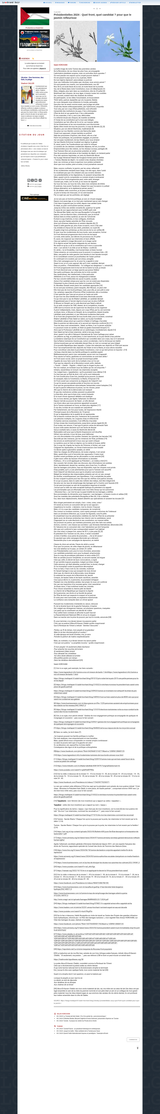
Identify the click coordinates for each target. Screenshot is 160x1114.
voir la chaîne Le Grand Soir (34, 50)
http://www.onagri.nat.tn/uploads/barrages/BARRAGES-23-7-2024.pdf (81, 899)
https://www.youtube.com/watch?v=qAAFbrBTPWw (74, 770)
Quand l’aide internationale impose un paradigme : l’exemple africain (85, 1033)
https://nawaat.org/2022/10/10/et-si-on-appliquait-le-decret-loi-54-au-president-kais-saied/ (93, 871)
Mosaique (60, 2)
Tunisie (59, 1026)
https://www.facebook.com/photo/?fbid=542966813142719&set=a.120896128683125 (90, 751)
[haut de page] (138, 1048)
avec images (37, 186)
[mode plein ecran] (97, 8)
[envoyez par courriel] (35, 181)
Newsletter (135, 2)
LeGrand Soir (11, 2)
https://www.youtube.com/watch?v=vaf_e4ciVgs (76, 867)
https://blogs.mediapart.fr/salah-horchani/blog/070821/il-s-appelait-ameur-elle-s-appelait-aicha (94, 903)
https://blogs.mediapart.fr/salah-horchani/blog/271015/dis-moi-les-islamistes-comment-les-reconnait (94, 815)
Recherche (85, 2)
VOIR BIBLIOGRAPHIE (35, 125)
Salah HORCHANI (63, 1014)
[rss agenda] (32, 58)
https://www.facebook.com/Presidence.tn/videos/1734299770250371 (82, 782)
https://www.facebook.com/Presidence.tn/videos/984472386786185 (81, 883)
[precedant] (93, 9)
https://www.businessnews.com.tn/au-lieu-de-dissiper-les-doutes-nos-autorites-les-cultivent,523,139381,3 (98, 863)
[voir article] (27, 103)
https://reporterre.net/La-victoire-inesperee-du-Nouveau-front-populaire (84, 949)
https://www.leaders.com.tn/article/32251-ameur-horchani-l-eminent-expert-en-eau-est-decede (90, 907)
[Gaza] (34, 25)
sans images (38, 184)
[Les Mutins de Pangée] (34, 200)
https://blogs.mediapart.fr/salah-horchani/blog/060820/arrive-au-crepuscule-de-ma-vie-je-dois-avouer (95, 728)
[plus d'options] (40, 181)
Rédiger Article (119, 2)
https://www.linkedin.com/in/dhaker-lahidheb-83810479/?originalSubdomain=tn (88, 766)
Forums (72, 2)
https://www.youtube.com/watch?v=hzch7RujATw (73, 911)
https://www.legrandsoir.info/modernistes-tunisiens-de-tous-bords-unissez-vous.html (90, 755)
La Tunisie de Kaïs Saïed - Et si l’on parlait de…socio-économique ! (84, 1016)
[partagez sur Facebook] (28, 181)
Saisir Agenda (101, 2)
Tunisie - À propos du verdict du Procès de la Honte (79, 1021)
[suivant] (100, 9)
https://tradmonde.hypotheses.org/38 (68, 959)
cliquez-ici (42, 68)
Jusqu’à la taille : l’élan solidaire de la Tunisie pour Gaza (81, 1031)
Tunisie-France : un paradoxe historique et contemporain (81, 1029)
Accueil (48, 2)
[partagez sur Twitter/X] (32, 181)
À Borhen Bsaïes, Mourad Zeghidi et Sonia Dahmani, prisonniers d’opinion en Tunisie (90, 1018)
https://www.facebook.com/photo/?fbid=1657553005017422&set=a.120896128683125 (89, 924)
